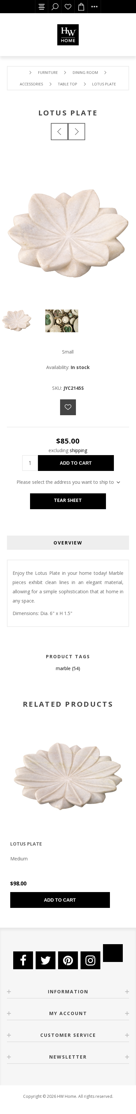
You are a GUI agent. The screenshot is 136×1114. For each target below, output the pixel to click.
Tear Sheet (68, 500)
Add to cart (76, 463)
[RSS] (113, 953)
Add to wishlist (68, 407)
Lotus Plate (26, 844)
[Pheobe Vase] (76, 131)
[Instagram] (90, 960)
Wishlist (68, 6)
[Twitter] (45, 960)
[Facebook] (23, 960)
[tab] (68, 543)
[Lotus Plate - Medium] (68, 776)
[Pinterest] (68, 960)
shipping (78, 450)
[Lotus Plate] (59, 131)
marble (63, 668)
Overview (68, 543)
